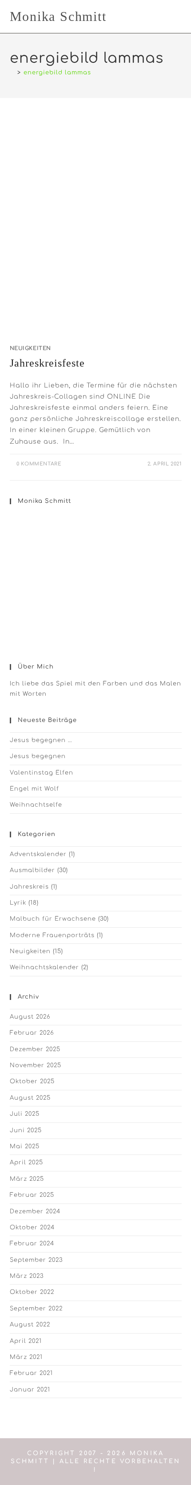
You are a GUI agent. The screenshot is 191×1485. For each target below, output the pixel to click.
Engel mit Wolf (34, 789)
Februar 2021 (31, 1373)
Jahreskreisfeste (47, 363)
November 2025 (35, 1065)
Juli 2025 (25, 1114)
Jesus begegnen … (41, 740)
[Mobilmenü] (179, 16)
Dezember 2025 (35, 1049)
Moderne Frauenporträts (52, 935)
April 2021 (26, 1341)
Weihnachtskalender (44, 967)
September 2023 (36, 1260)
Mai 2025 (25, 1146)
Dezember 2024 (35, 1211)
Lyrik (18, 903)
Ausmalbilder (32, 870)
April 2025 (26, 1162)
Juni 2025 (26, 1130)
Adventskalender (38, 854)
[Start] (12, 72)
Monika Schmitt (58, 16)
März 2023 (27, 1276)
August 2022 (30, 1325)
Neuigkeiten (31, 348)
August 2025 (30, 1098)
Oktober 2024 (32, 1227)
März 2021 (26, 1357)
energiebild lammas (57, 72)
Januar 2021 (30, 1390)
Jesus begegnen (38, 756)
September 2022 (36, 1308)
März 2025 (27, 1179)
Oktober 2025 (32, 1081)
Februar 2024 (32, 1243)
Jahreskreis (29, 887)
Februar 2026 (32, 1033)
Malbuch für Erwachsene (53, 919)
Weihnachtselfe (36, 805)
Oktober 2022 (32, 1292)
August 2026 (30, 1017)
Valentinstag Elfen (41, 773)
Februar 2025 (32, 1195)
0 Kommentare (38, 464)
